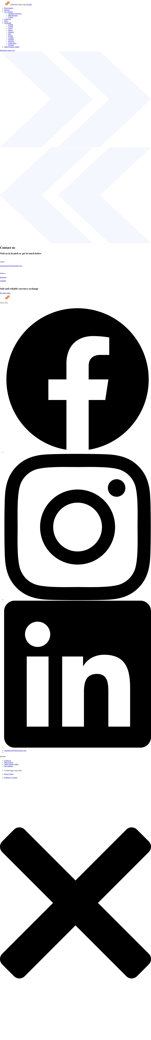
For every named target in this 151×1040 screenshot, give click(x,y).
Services (7, 10)
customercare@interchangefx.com (11, 266)
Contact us (7, 19)
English (10, 25)
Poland (10, 36)
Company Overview (14, 13)
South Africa (12, 43)
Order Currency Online (11, 47)
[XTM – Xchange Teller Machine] (29, 4)
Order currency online (11, 764)
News (6, 21)
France (10, 30)
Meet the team (12, 15)
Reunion (11, 41)
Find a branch (8, 8)
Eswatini (11, 45)
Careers (10, 17)
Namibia (11, 39)
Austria (10, 26)
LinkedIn (3, 281)
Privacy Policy (9, 774)
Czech (10, 28)
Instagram (3, 277)
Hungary (11, 32)
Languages (7, 23)
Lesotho (10, 38)
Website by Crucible (10, 777)
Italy (9, 34)
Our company (8, 12)
